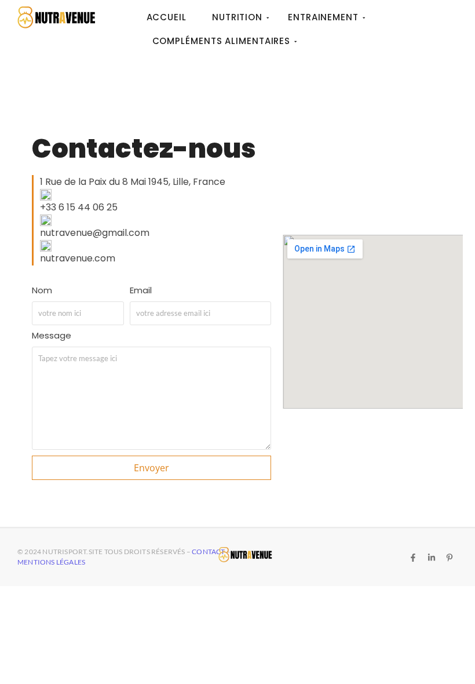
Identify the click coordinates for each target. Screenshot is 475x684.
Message (51, 336)
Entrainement (323, 17)
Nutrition (237, 17)
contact (209, 551)
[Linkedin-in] (431, 557)
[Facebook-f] (413, 557)
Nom (42, 291)
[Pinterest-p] (449, 557)
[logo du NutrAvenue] (56, 17)
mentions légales (51, 562)
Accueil (167, 17)
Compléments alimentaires (221, 41)
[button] (155, 182)
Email (141, 291)
